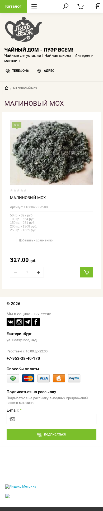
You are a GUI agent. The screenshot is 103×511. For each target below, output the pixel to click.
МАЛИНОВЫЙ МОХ (28, 197)
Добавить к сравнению (35, 240)
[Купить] (86, 272)
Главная (6, 88)
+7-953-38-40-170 (23, 358)
